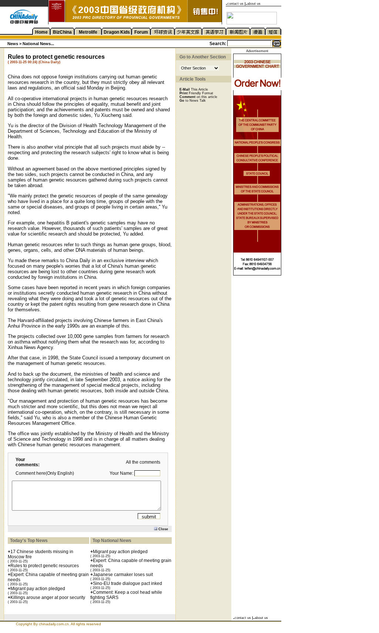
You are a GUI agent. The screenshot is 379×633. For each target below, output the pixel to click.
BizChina (62, 32)
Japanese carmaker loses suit (123, 574)
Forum (141, 32)
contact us (235, 4)
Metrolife (88, 32)
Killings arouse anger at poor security (47, 597)
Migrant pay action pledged (37, 588)
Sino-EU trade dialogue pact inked (127, 583)
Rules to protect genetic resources (44, 565)
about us (254, 4)
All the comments (143, 462)
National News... (38, 43)
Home (41, 32)
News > (15, 43)
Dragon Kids (117, 32)
